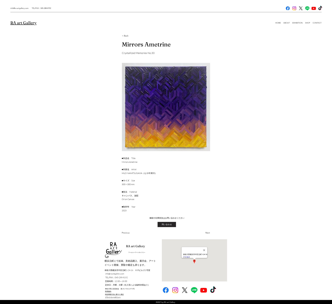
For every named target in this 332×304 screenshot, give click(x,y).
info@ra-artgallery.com (19, 8)
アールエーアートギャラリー (136, 252)
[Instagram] (294, 8)
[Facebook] (287, 8)
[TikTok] (320, 8)
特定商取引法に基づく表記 (114, 294)
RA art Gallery (135, 246)
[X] (300, 8)
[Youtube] (313, 8)
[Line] (307, 8)
